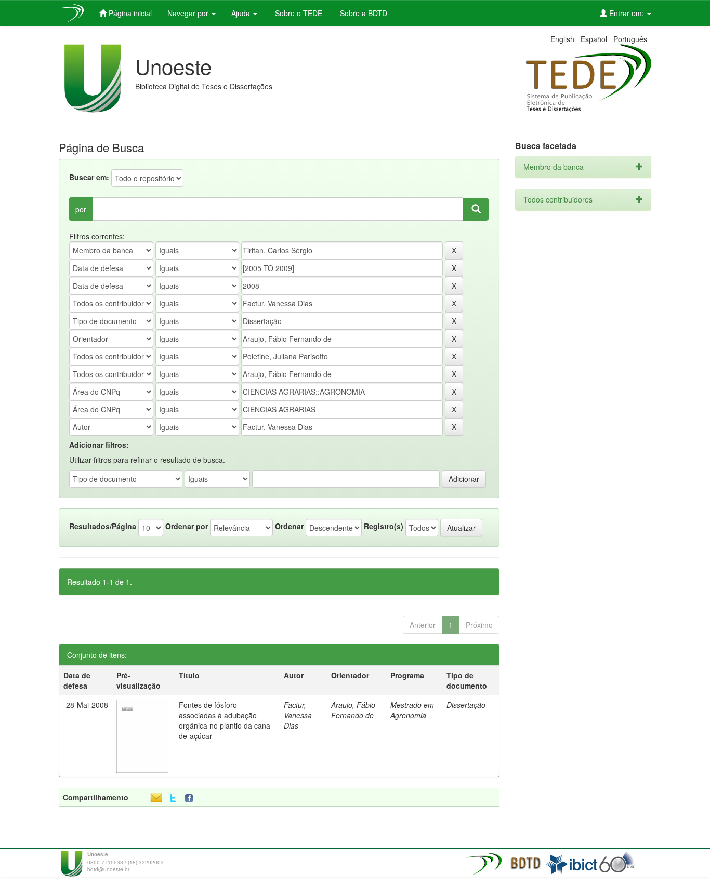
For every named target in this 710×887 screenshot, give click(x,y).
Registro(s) (383, 526)
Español (594, 39)
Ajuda (241, 13)
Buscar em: (89, 177)
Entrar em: (626, 13)
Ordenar (289, 526)
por (80, 209)
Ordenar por (186, 526)
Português (630, 39)
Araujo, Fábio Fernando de (353, 710)
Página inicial (129, 13)
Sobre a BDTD (362, 13)
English (562, 39)
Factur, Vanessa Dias (298, 715)
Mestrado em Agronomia (412, 710)
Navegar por (189, 13)
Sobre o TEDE (297, 13)
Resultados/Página (102, 526)
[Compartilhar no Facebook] (191, 798)
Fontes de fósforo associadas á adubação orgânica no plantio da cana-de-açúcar (226, 720)
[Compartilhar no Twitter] (173, 798)
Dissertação (465, 705)
